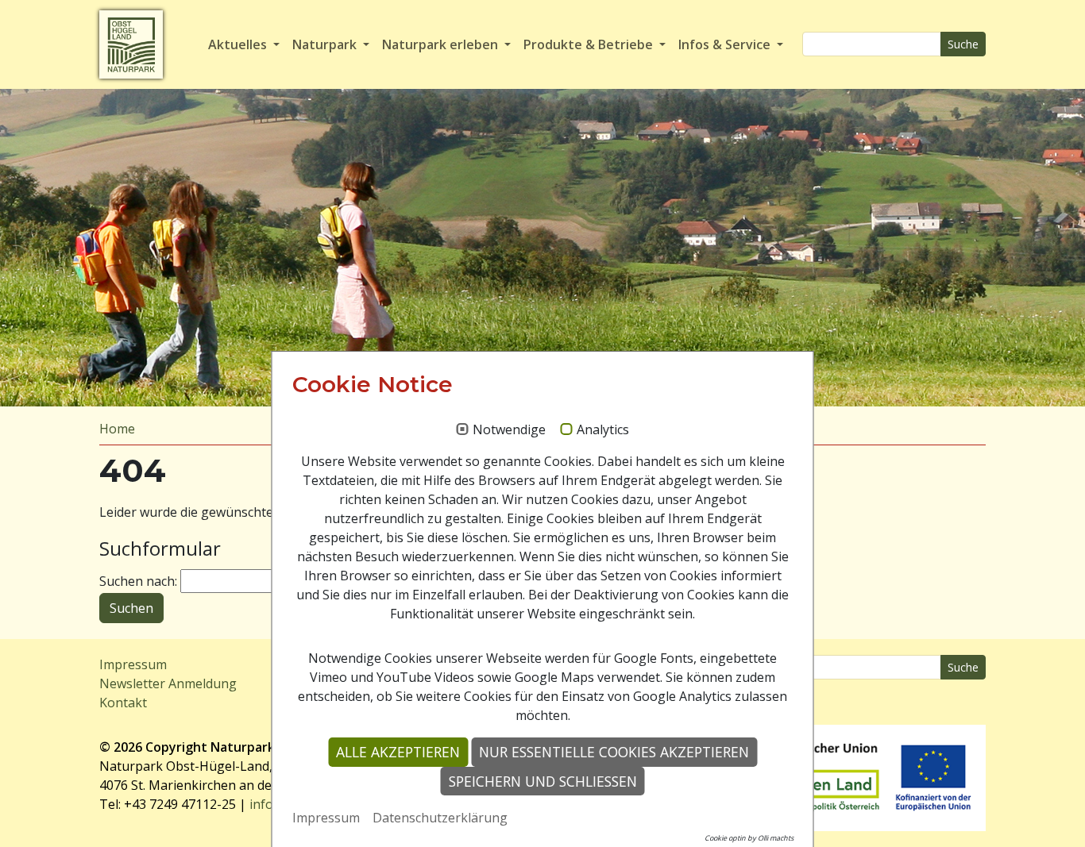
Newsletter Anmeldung (168, 683)
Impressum (133, 664)
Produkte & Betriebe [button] (589, 44)
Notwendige (509, 430)
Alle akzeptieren (398, 751)
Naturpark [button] (326, 44)
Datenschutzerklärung (440, 817)
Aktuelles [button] (239, 44)
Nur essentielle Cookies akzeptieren (614, 751)
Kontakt (123, 702)
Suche (963, 44)
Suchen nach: (138, 581)
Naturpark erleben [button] (441, 44)
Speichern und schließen (543, 781)
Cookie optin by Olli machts (749, 838)
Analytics (603, 430)
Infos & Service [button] (726, 44)
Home (117, 428)
